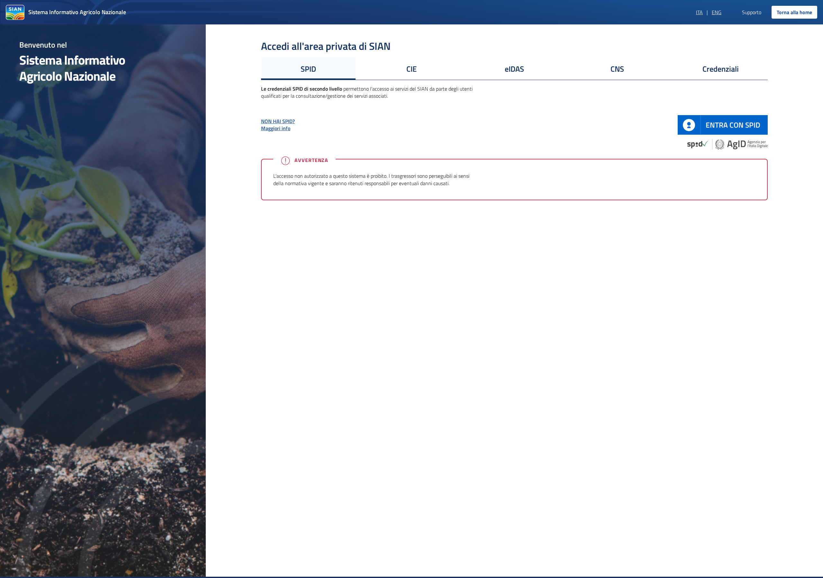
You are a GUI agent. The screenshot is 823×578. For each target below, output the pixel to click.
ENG (716, 12)
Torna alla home (794, 12)
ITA (699, 12)
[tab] (308, 68)
